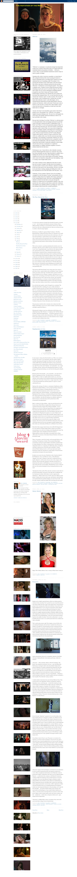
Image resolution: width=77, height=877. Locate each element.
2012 (16, 258)
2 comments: (53, 188)
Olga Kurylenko (41, 190)
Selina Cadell (44, 484)
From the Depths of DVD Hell (20, 321)
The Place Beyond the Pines (40, 197)
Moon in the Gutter (18, 332)
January (18, 256)
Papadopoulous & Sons (38, 329)
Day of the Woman (17, 313)
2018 (16, 213)
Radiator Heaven (17, 340)
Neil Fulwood (23, 483)
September (18, 230)
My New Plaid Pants (18, 335)
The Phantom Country (18, 359)
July (17, 234)
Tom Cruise (49, 190)
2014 (16, 220)
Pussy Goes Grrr (17, 337)
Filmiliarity (16, 318)
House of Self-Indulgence (19, 326)
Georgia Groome (58, 483)
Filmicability (16, 316)
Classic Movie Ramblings (19, 308)
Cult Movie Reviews (18, 311)
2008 (16, 266)
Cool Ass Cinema (17, 309)
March (17, 252)
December (18, 224)
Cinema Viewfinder (18, 306)
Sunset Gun (16, 351)
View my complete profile (20, 497)
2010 (16, 262)
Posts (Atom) (40, 813)
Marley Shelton (36, 491)
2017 (16, 215)
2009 (16, 264)
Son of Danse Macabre (18, 349)
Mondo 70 (16, 330)
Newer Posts (34, 810)
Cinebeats (16, 304)
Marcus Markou (36, 484)
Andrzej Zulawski (40, 804)
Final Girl (16, 320)
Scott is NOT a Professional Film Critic (21, 342)
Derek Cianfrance (49, 321)
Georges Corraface (48, 483)
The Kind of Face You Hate (19, 357)
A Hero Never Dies (17, 292)
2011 (16, 260)
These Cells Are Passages (19, 361)
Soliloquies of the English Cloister (21, 347)
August (18, 232)
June (17, 236)
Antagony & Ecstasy (18, 297)
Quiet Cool (16, 338)
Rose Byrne (35, 322)
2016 (16, 217)
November (18, 226)
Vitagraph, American (18, 369)
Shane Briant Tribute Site (19, 345)
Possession (35, 582)
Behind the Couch (17, 299)
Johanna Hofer (36, 805)
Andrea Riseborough (41, 189)
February (18, 254)
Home (48, 810)
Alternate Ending (17, 296)
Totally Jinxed (17, 366)
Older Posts (61, 810)
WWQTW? (16, 371)
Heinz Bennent (49, 804)
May (17, 238)
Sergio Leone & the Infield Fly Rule (21, 344)
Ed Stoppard (40, 483)
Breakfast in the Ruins (18, 301)
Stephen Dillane (52, 484)
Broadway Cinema (17, 302)
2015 (16, 218)
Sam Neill (42, 805)
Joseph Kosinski (51, 189)
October (18, 228)
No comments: (54, 482)
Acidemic (16, 294)
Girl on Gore (16, 325)
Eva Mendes (58, 321)
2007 (16, 268)
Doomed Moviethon (18, 314)
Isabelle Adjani (57, 804)
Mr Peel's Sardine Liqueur (19, 333)
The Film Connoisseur (18, 352)
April (17, 240)
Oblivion (34, 36)
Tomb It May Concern (18, 364)
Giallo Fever (16, 323)
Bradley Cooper (41, 321)
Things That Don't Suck (18, 362)
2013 (16, 222)
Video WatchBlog (17, 367)
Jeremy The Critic (17, 328)
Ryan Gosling (42, 322)
